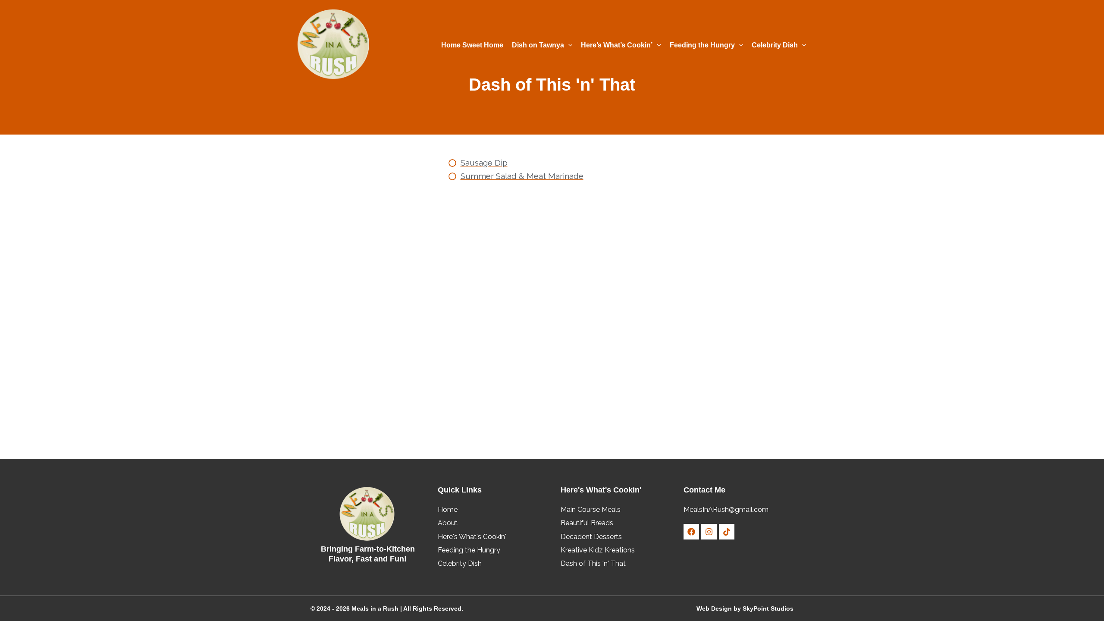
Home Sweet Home (472, 45)
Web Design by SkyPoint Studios (745, 608)
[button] (568, 45)
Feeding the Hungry (702, 45)
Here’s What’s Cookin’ (616, 45)
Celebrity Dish (775, 45)
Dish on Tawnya (538, 45)
